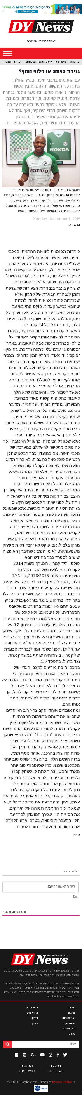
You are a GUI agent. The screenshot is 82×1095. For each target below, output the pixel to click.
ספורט (72, 1034)
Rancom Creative (62, 1082)
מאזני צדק (60, 62)
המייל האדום (26, 1070)
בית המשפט (69, 1028)
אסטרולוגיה (30, 62)
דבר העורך (75, 62)
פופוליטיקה (69, 1023)
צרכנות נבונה (68, 1018)
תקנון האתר (55, 1070)
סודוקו (17, 62)
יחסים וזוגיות (45, 62)
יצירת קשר (55, 1065)
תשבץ (8, 62)
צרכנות (71, 1013)
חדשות (72, 1007)
